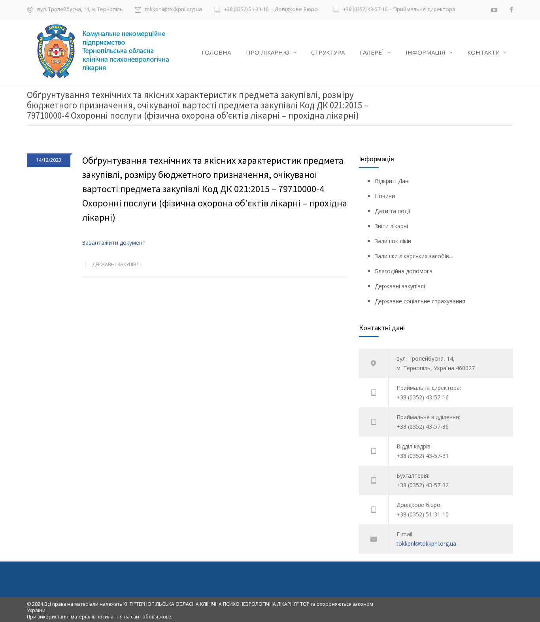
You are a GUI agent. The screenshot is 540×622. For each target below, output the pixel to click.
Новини (385, 196)
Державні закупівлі (116, 264)
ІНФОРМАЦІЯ (426, 52)
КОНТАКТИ (483, 52)
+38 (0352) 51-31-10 (246, 10)
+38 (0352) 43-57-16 (365, 10)
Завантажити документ (113, 242)
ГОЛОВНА (216, 52)
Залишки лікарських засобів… (414, 256)
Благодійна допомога (403, 271)
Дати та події (392, 211)
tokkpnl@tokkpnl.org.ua (173, 10)
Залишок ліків (393, 241)
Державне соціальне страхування (420, 301)
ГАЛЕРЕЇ (372, 52)
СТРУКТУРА (328, 52)
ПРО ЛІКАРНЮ (267, 52)
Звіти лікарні (391, 226)
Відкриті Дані (392, 181)
